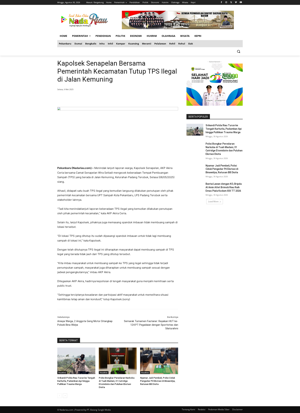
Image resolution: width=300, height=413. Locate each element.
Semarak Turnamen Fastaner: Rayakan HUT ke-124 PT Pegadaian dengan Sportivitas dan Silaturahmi (151, 325)
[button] (238, 51)
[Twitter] (231, 3)
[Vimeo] (236, 3)
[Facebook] (221, 3)
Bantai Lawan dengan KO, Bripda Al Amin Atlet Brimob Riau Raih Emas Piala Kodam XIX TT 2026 (224, 187)
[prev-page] (59, 395)
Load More (213, 201)
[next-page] (65, 395)
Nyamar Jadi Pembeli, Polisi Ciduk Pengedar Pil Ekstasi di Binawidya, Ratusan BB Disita (157, 381)
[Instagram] (226, 3)
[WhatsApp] (107, 98)
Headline (62, 372)
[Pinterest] (99, 98)
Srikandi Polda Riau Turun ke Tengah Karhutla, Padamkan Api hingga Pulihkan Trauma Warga (76, 381)
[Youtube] (241, 3)
